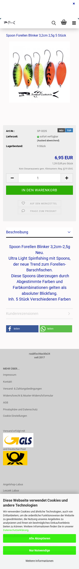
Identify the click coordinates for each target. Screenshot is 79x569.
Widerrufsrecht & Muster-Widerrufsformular (28, 395)
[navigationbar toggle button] (74, 23)
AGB (5, 402)
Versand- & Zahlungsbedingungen (22, 388)
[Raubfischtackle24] (8, 23)
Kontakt (7, 381)
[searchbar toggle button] (54, 23)
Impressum (9, 374)
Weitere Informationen (39, 560)
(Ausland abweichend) (48, 140)
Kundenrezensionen (22, 313)
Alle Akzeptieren (39, 538)
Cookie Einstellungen (15, 415)
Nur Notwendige (39, 550)
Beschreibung (17, 232)
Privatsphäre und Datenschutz (20, 409)
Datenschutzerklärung (15, 530)
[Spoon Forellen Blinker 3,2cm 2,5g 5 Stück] (39, 71)
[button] (12, 178)
